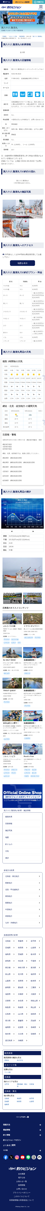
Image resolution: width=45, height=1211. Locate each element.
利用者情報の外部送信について (21, 1200)
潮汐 (7, 858)
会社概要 (21, 1174)
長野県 (20, 981)
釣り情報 (6, 1135)
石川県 (20, 974)
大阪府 (33, 994)
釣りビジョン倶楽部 (22, 2)
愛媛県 (20, 1021)
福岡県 (7, 1027)
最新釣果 (8, 817)
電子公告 (21, 1178)
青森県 (20, 941)
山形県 (33, 948)
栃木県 (33, 954)
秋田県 (20, 948)
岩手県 (33, 941)
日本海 (31, 1084)
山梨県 (7, 981)
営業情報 (8, 824)
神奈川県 (21, 968)
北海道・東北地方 (12, 876)
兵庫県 (7, 1001)
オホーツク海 (11, 30)
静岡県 (7, 987)
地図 (7, 837)
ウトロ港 (7, 1072)
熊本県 (7, 1034)
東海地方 (8, 896)
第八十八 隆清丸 (37, 36)
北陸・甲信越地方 (12, 890)
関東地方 (8, 883)
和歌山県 (34, 1001)
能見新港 (20, 30)
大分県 (20, 1034)
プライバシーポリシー (21, 1193)
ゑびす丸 (20, 1060)
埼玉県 (20, 961)
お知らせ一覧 (21, 1181)
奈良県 (20, 1001)
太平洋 (6, 1084)
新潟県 (33, 968)
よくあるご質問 (9, 1145)
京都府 (20, 994)
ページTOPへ (21, 1117)
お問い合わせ (21, 1189)
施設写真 (8, 830)
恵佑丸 (6, 1060)
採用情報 (21, 1185)
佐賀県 (20, 1027)
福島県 (7, 954)
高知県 (33, 1021)
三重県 (33, 987)
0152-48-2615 (16, 74)
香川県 (7, 1021)
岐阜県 (33, 981)
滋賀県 (7, 994)
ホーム (7, 2)
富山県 (7, 974)
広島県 (7, 1014)
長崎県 (33, 1027)
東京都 (7, 968)
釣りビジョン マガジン (12, 1140)
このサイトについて (22, 1196)
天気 (7, 851)
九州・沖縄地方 (11, 923)
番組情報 (6, 1130)
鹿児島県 (8, 1041)
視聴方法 (40, 2)
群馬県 (7, 961)
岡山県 (33, 1007)
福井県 (33, 974)
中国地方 (8, 909)
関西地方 (8, 903)
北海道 (3, 30)
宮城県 (7, 948)
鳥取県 (7, 1007)
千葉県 (33, 961)
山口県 (20, 1014)
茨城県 (20, 954)
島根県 (20, 1007)
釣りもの (8, 844)
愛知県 (20, 987)
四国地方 (8, 916)
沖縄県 (20, 1041)
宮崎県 (33, 1034)
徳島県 (33, 1014)
